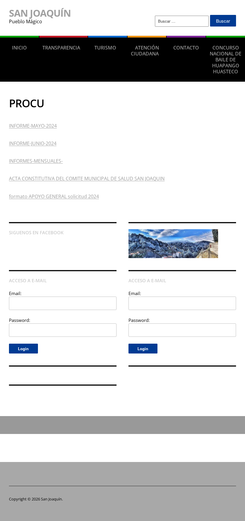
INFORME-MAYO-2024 (33, 126)
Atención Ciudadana (145, 50)
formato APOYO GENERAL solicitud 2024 (54, 196)
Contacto (186, 47)
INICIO (19, 47)
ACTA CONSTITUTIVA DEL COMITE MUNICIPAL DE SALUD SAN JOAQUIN (87, 178)
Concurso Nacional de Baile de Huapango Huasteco (225, 59)
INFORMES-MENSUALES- (36, 161)
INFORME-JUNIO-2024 (32, 143)
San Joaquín (40, 13)
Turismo (105, 47)
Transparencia (61, 47)
